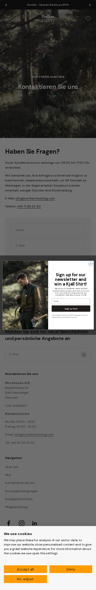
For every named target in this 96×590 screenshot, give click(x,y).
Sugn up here (70, 308)
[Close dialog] (91, 264)
